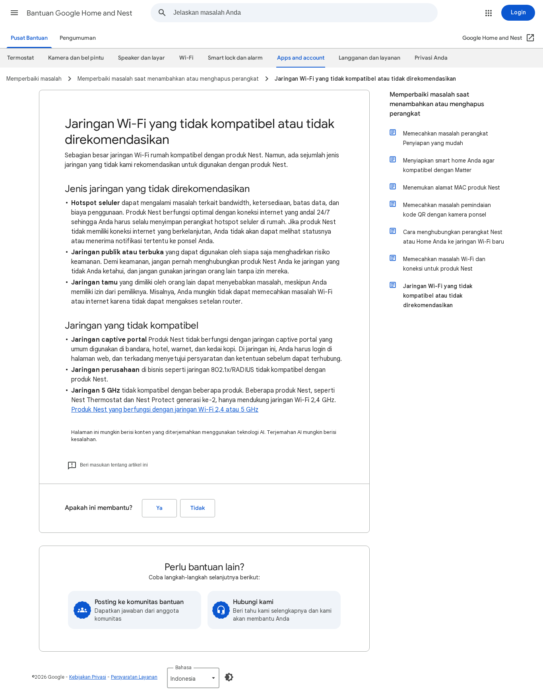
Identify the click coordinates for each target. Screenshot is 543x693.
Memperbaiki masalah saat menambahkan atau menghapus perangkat (437, 104)
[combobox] (305, 13)
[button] (14, 12)
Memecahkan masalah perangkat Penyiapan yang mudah (445, 138)
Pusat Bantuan (29, 38)
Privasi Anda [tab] (431, 57)
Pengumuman (78, 38)
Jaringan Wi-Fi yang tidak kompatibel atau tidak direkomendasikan (437, 296)
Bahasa (183, 667)
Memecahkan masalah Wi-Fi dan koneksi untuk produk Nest (444, 264)
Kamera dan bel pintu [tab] (76, 57)
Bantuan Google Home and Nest (79, 13)
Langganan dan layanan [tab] (369, 57)
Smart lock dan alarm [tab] (235, 57)
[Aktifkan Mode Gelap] (229, 677)
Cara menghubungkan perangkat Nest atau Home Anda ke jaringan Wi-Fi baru (453, 236)
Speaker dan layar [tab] (141, 57)
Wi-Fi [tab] (186, 57)
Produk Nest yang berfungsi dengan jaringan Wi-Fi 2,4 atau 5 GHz (164, 410)
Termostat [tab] (20, 57)
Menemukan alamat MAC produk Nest (451, 187)
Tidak (197, 508)
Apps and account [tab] (300, 57)
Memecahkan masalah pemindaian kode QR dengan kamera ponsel (447, 209)
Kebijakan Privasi (87, 677)
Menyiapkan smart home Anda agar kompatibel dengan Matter (449, 165)
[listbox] (193, 678)
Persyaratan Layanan (134, 677)
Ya (159, 508)
